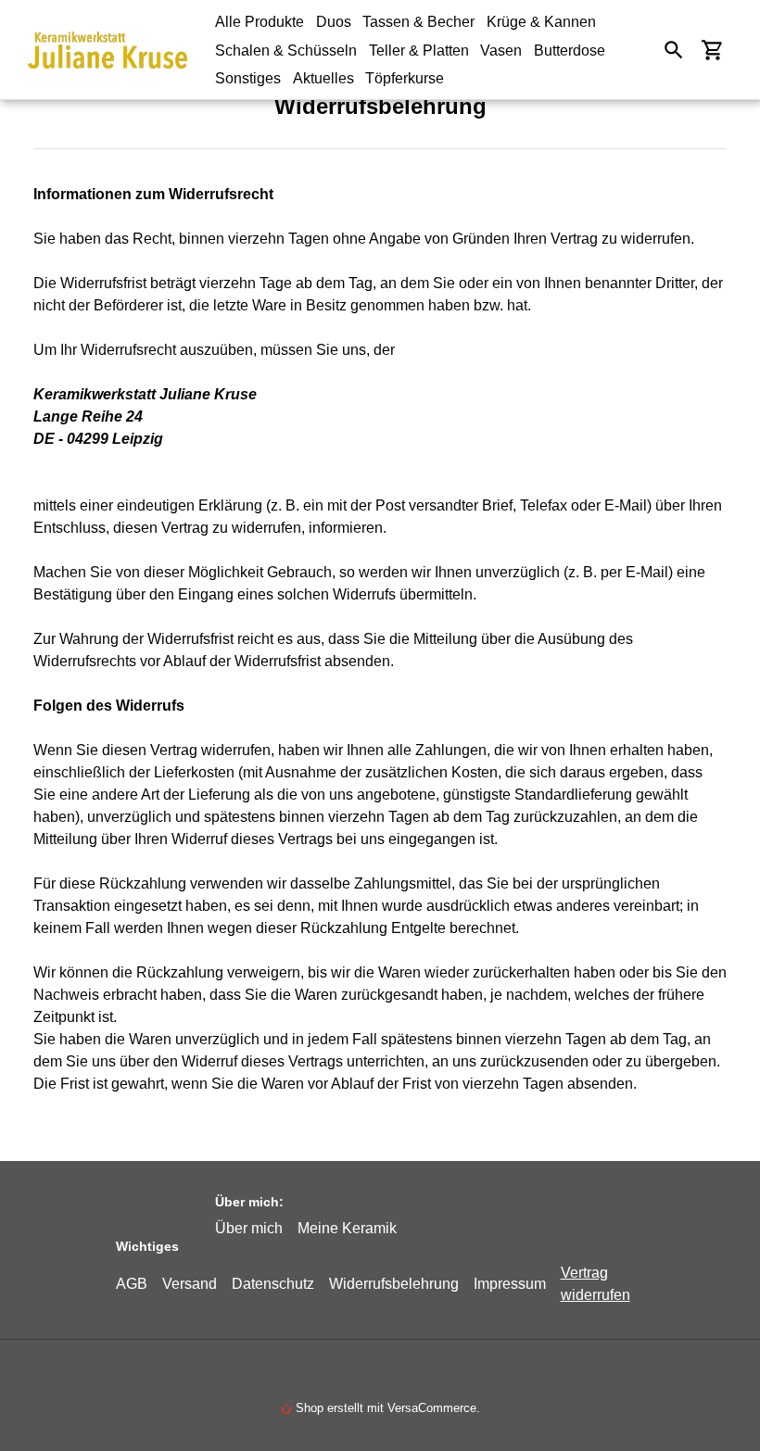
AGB (131, 1283)
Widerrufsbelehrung (394, 1283)
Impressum (510, 1283)
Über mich (249, 1228)
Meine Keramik (347, 1228)
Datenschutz (273, 1283)
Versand (189, 1283)
